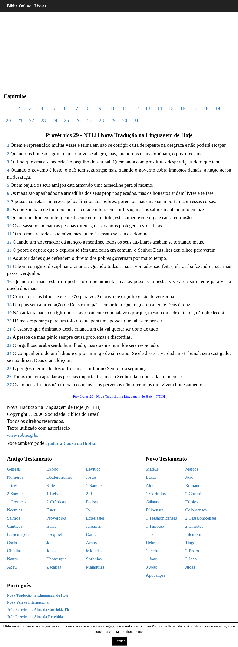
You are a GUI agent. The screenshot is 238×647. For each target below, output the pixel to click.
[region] (119, 49)
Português (19, 585)
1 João (151, 558)
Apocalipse (155, 575)
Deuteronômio (59, 477)
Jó (88, 509)
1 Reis (52, 493)
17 (194, 108)
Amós (91, 542)
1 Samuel (94, 485)
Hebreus (153, 542)
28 (101, 120)
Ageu (12, 567)
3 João (151, 567)
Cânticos (14, 526)
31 (136, 120)
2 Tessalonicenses (200, 518)
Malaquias (95, 567)
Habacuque (56, 558)
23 (43, 120)
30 (124, 120)
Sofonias (94, 558)
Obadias (14, 550)
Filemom (193, 534)
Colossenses (196, 509)
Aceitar (119, 641)
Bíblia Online (19, 5)
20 (8, 120)
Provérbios (56, 518)
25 (66, 120)
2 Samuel (15, 493)
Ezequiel (54, 534)
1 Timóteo (155, 526)
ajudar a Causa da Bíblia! (71, 443)
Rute (50, 485)
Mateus (152, 469)
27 (89, 120)
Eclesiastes (95, 518)
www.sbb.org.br (22, 435)
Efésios (191, 501)
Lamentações (18, 534)
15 (171, 108)
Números (15, 477)
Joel (49, 542)
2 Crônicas (56, 501)
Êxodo (52, 469)
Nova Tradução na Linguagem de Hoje (37, 595)
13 (147, 108)
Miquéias (94, 550)
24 (54, 120)
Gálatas (152, 501)
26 (78, 120)
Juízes (12, 485)
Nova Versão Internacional (28, 602)
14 (159, 108)
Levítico (93, 469)
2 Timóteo (194, 526)
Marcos (191, 469)
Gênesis (14, 469)
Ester (50, 509)
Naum (12, 558)
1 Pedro (153, 550)
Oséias (12, 542)
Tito (149, 534)
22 (31, 120)
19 (217, 108)
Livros (40, 5)
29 (113, 120)
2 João (191, 558)
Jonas (51, 550)
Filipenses (154, 509)
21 (20, 120)
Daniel (92, 534)
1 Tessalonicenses (161, 518)
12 (136, 108)
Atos (150, 485)
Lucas (151, 477)
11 (124, 108)
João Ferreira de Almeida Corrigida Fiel (38, 609)
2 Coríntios (195, 493)
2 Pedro (192, 550)
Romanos (193, 485)
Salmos (13, 518)
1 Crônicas (16, 501)
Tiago (190, 542)
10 (113, 108)
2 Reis (91, 493)
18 (205, 108)
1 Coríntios (156, 493)
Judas (190, 567)
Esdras (92, 501)
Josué (91, 477)
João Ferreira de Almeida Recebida (35, 617)
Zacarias (53, 567)
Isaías (51, 526)
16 (182, 108)
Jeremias (93, 526)
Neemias (14, 509)
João (189, 477)
